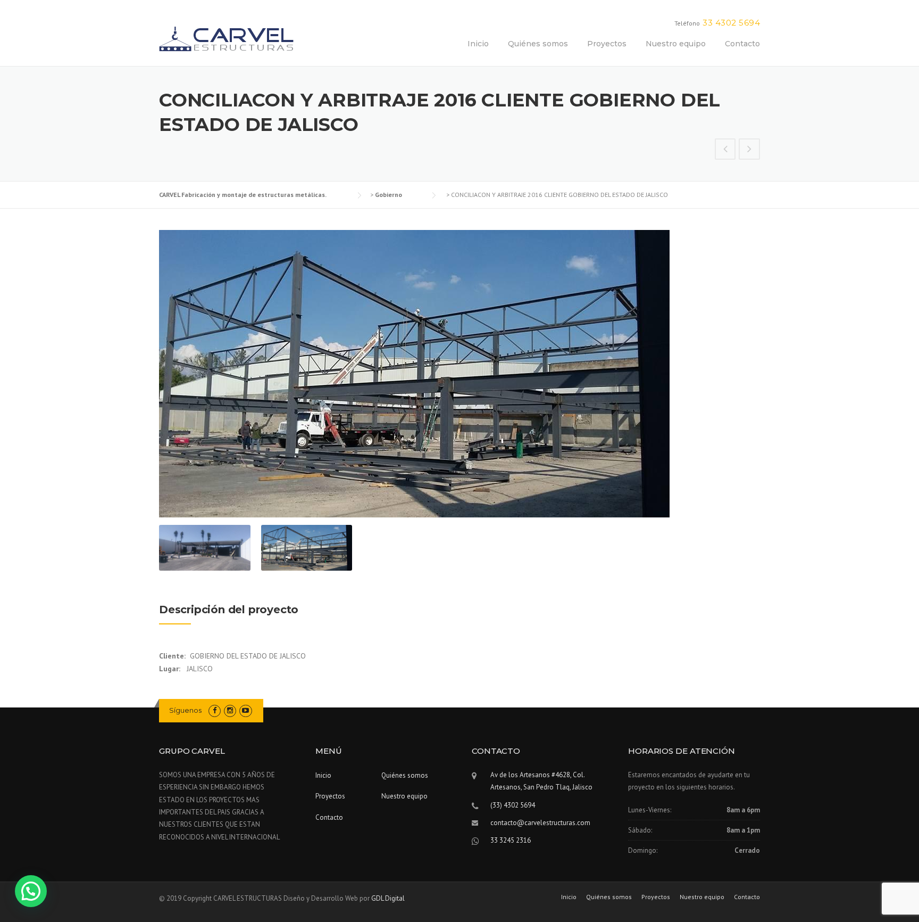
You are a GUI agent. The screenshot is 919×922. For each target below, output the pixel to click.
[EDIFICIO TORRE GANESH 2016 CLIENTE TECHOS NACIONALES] (725, 150)
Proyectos (606, 43)
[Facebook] (214, 710)
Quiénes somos (538, 43)
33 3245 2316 (510, 840)
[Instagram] (230, 710)
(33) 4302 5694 (512, 805)
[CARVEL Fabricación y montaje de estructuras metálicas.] (226, 38)
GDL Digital (388, 898)
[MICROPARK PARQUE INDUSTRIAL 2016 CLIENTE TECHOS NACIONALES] (749, 150)
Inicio (478, 43)
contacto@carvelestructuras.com (540, 822)
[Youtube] (245, 710)
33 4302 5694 (731, 23)
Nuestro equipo (676, 43)
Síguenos (186, 710)
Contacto (742, 43)
